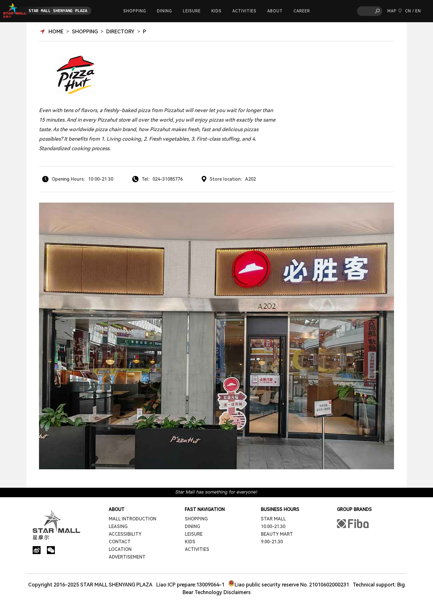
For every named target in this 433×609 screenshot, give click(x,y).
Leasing (118, 526)
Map (392, 11)
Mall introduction (132, 518)
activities (244, 11)
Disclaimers (237, 592)
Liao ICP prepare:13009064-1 (190, 585)
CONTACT (120, 541)
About (275, 11)
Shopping (134, 11)
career (302, 11)
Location (120, 549)
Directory (120, 32)
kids (216, 11)
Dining (164, 11)
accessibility (125, 534)
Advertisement (127, 556)
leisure (192, 11)
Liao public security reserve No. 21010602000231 (292, 585)
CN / (409, 11)
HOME (55, 32)
